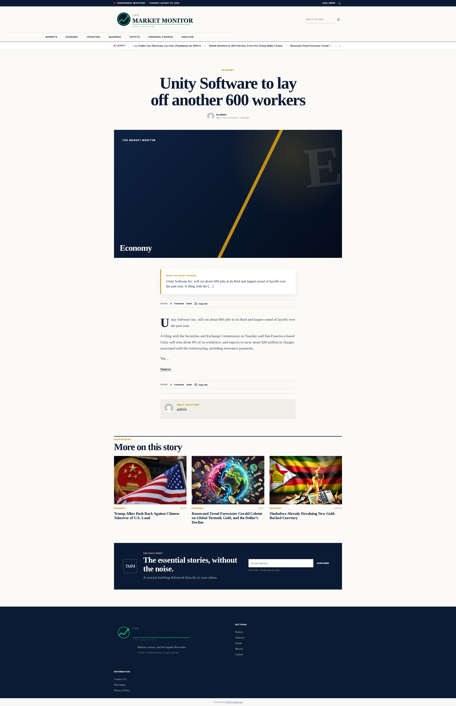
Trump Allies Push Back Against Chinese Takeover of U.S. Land (146, 515)
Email (189, 303)
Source (165, 369)
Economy (228, 70)
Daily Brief (329, 3)
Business (120, 508)
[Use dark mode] (339, 3)
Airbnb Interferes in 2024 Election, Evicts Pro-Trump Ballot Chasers (229, 45)
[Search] (338, 19)
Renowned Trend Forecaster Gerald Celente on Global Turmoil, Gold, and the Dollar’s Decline (325, 45)
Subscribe (323, 563)
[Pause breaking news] (339, 46)
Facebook (179, 303)
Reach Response (234, 702)
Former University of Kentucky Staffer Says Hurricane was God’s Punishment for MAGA (136, 45)
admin (222, 114)
